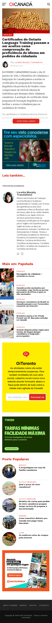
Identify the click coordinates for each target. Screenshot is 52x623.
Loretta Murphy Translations (28, 62)
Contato (33, 605)
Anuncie (23, 605)
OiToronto (44, 605)
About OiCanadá (10, 605)
